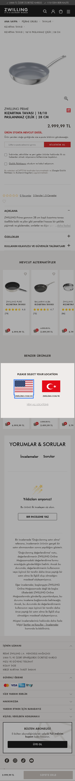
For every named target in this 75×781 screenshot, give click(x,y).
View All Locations (37, 404)
